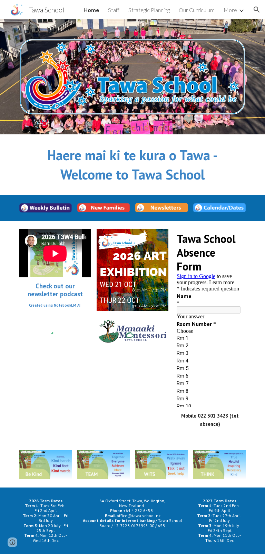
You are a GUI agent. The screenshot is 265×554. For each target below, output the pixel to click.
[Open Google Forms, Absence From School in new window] (233, 238)
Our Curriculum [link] (197, 10)
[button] (256, 9)
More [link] (230, 10)
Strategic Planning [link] (149, 10)
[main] (132, 165)
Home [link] (91, 10)
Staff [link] (113, 10)
